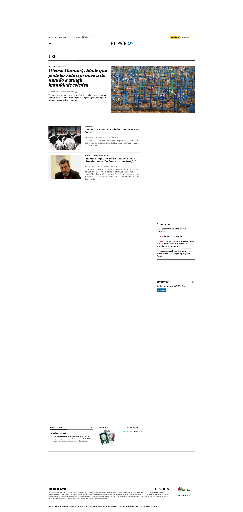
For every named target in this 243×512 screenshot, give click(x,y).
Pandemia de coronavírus (57, 66)
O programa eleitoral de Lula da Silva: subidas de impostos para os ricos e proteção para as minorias (175, 243)
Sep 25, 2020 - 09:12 (69, 92)
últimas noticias (164, 224)
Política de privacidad (95, 506)
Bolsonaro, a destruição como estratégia (172, 230)
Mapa (105, 506)
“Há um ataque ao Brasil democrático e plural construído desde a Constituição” (111, 160)
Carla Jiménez (90, 137)
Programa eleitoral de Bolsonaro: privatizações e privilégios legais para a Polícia (174, 253)
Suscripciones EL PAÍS (114, 506)
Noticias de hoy (152, 506)
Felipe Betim (89, 166)
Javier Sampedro (54, 92)
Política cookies (82, 506)
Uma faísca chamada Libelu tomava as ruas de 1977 (112, 131)
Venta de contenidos (61, 506)
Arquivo (103, 427)
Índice (145, 506)
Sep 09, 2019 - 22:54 (109, 166)
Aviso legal (72, 506)
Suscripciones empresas (130, 506)
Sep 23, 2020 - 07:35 (110, 137)
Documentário (90, 126)
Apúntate (161, 290)
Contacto (51, 506)
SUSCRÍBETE (175, 37)
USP (52, 57)
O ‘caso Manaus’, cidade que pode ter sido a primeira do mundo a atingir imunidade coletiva (77, 78)
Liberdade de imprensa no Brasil (97, 156)
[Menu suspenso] (50, 44)
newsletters (163, 282)
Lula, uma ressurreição (172, 236)
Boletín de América (59, 433)
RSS (140, 506)
